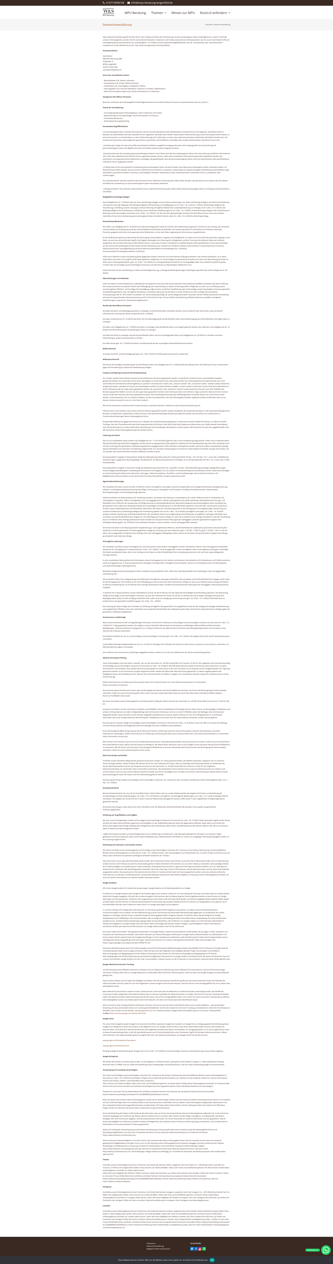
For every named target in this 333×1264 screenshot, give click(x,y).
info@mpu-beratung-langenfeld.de (152, 2)
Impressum (151, 1243)
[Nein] (329, 1260)
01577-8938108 (115, 2)
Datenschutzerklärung (155, 1246)
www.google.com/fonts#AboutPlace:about (119, 1040)
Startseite (209, 24)
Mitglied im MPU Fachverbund (158, 1249)
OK (212, 1260)
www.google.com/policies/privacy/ (116, 1045)
